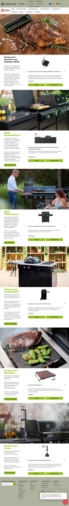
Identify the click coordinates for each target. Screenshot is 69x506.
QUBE (12, 9)
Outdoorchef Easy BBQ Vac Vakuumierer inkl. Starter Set (44, 71)
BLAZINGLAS (29, 12)
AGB (31, 483)
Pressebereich (45, 487)
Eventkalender (22, 492)
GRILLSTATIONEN (21, 9)
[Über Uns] (5, 10)
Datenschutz (33, 485)
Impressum (32, 487)
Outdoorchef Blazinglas (10, 399)
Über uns (21, 488)
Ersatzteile (55, 483)
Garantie (32, 488)
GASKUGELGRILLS (33, 9)
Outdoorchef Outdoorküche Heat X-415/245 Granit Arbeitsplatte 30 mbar (42, 148)
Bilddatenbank (45, 485)
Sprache (60, 3)
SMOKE (21, 12)
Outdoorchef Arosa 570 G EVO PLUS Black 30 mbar (42, 304)
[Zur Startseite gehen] (8, 4)
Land (52, 3)
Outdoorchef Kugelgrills (10, 323)
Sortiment (56, 481)
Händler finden (54, 84)
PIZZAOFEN (14, 12)
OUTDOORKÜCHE (45, 9)
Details (36, 84)
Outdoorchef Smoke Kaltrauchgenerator (39, 460)
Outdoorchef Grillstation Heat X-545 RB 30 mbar (41, 226)
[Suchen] (66, 4)
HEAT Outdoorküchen (10, 165)
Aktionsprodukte (57, 485)
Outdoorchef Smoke (10, 472)
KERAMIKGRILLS (56, 9)
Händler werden (45, 483)
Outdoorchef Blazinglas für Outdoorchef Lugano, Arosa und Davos (45, 385)
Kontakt (20, 483)
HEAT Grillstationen (9, 242)
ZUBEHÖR (37, 12)
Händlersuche (22, 490)
